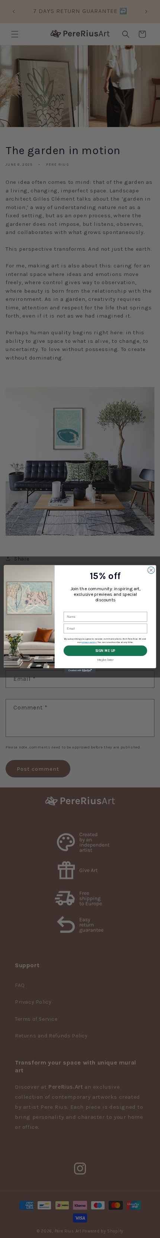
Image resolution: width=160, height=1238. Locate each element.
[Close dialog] (151, 570)
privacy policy (88, 642)
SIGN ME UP (105, 651)
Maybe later (105, 660)
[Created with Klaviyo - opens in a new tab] (80, 670)
